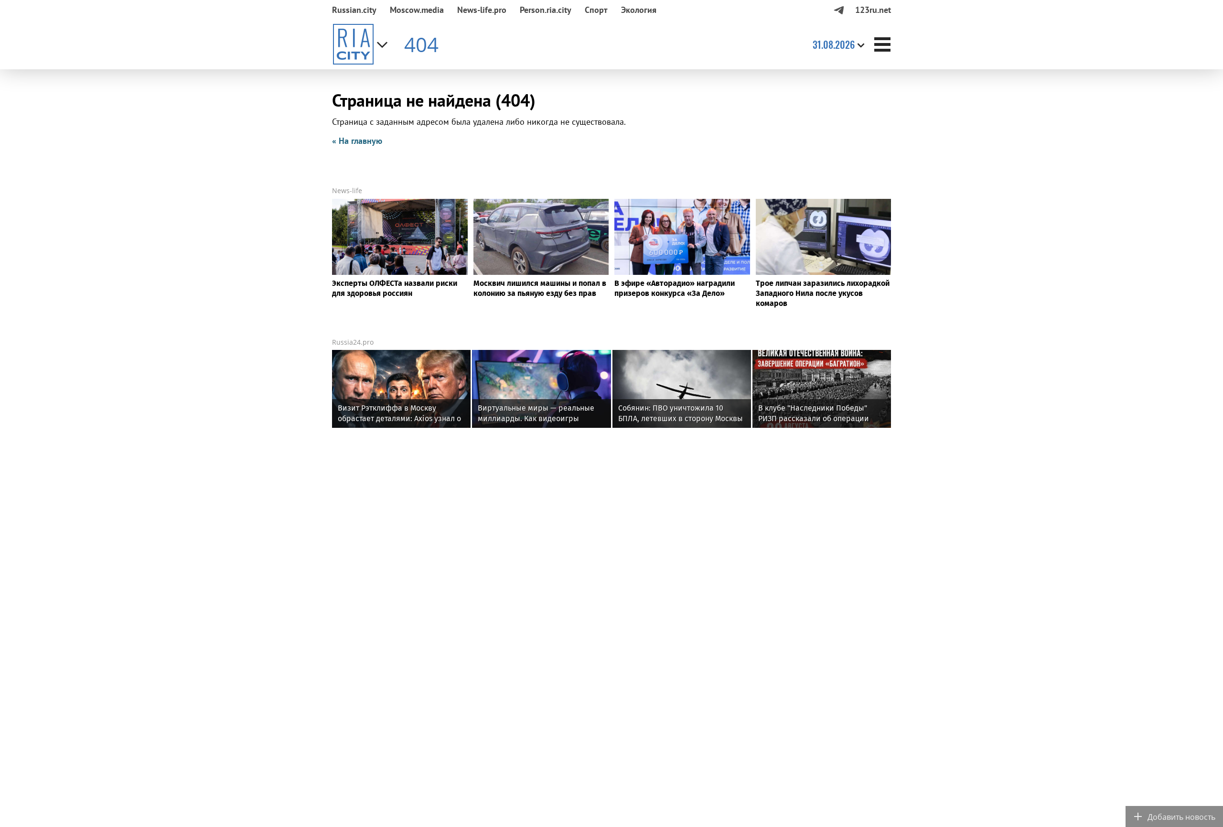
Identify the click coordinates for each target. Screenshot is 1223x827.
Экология (638, 9)
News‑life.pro (481, 9)
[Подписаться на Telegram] (838, 10)
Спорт (596, 9)
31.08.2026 (834, 44)
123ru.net (873, 9)
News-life (347, 190)
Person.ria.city (545, 9)
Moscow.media (417, 9)
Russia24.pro (353, 342)
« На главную (357, 140)
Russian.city (354, 9)
